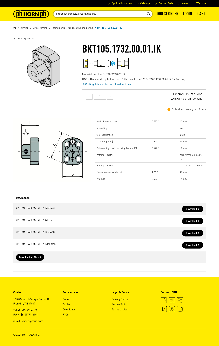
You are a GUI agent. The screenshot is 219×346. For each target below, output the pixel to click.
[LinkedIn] (172, 301)
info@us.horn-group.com (28, 321)
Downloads (69, 309)
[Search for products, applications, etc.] (148, 14)
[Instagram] (180, 310)
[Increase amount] (110, 96)
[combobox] (102, 14)
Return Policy (120, 304)
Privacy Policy (120, 299)
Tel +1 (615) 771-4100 (25, 310)
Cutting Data (165, 3)
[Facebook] (164, 301)
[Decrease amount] (89, 96)
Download (191, 209)
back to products (26, 39)
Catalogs (145, 3)
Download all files (29, 257)
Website (201, 3)
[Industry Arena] (172, 310)
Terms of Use (120, 309)
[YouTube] (164, 310)
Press (65, 299)
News (184, 3)
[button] (187, 14)
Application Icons (121, 3)
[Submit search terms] (148, 14)
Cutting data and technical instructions (108, 84)
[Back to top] (205, 336)
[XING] (180, 301)
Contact (67, 304)
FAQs (65, 314)
